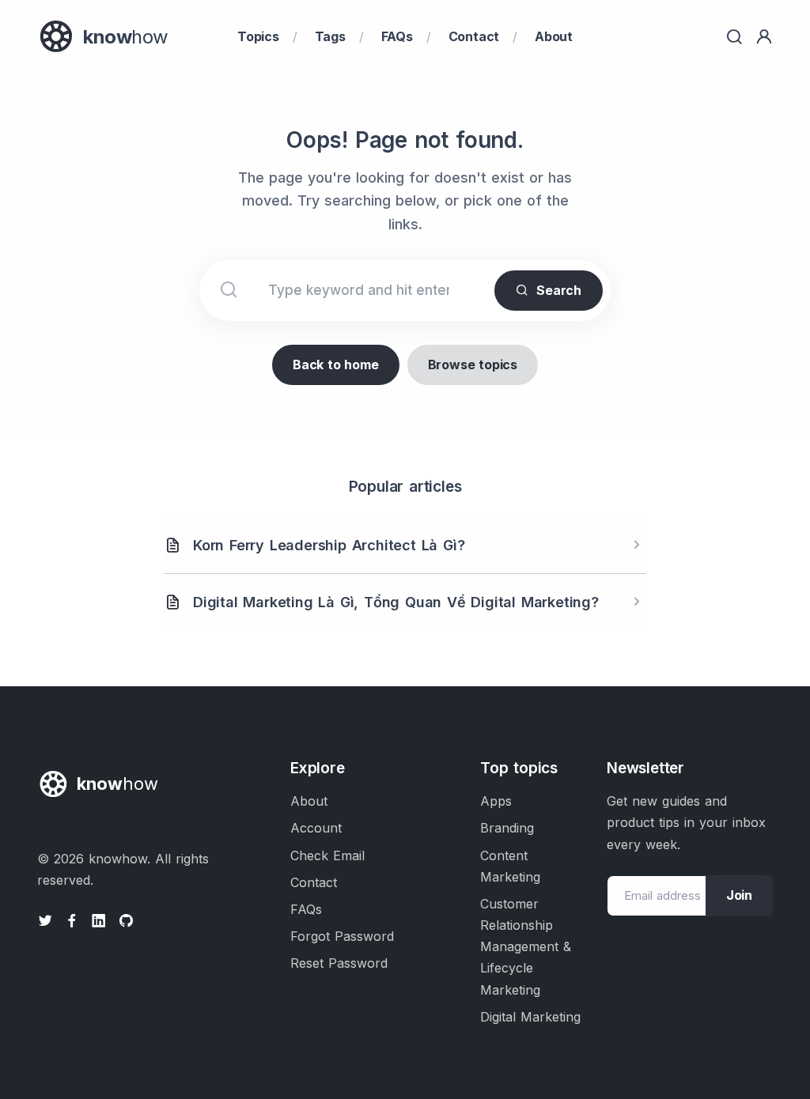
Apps (496, 801)
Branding (507, 828)
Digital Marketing (530, 1017)
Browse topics (472, 364)
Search (558, 290)
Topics (258, 36)
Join (739, 895)
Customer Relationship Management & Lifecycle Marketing (525, 947)
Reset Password (339, 963)
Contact (474, 36)
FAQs (397, 36)
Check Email (327, 855)
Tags (330, 36)
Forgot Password (342, 936)
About (554, 36)
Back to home (336, 364)
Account (316, 828)
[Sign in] (764, 36)
